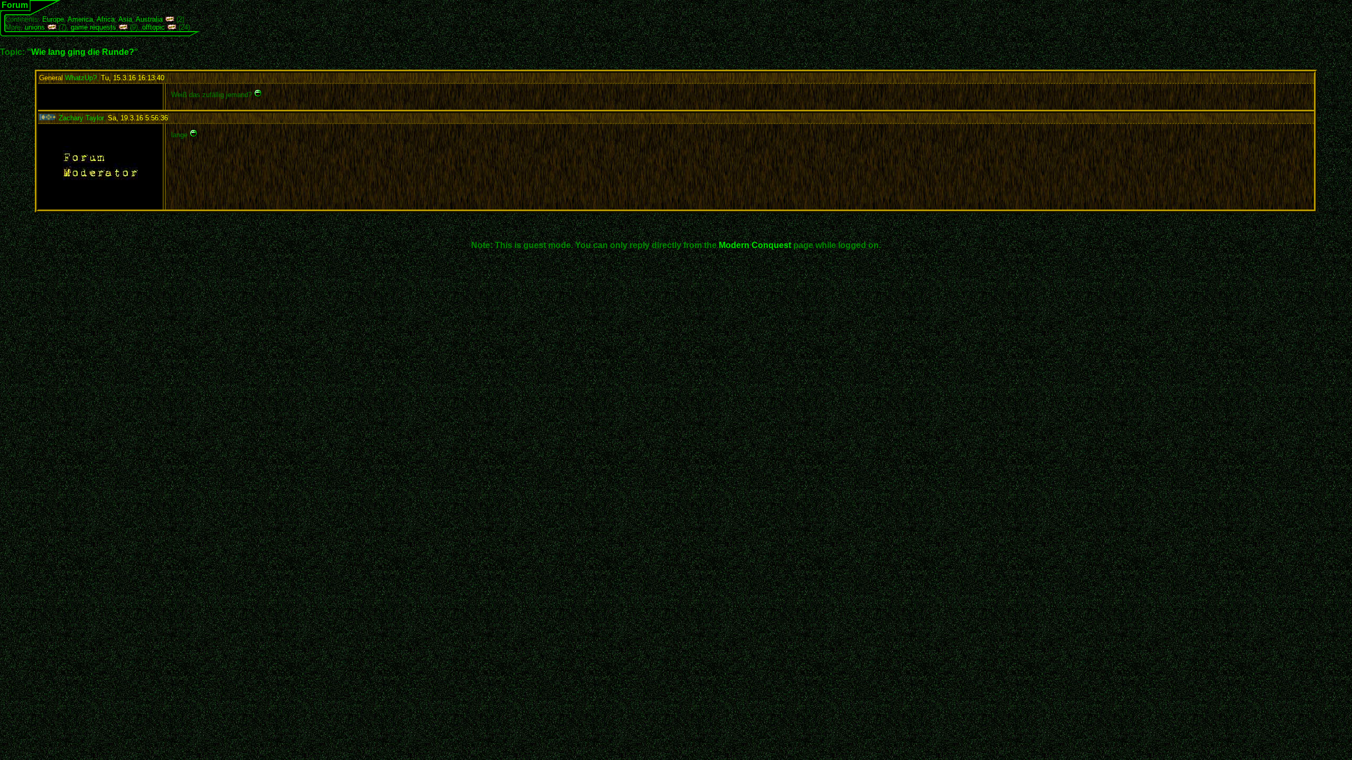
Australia (149, 19)
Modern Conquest (755, 245)
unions (35, 27)
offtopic (153, 27)
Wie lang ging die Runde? (82, 52)
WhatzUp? (68, 78)
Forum (15, 5)
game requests (93, 27)
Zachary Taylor (80, 118)
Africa (106, 19)
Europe (53, 19)
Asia (125, 19)
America (80, 19)
